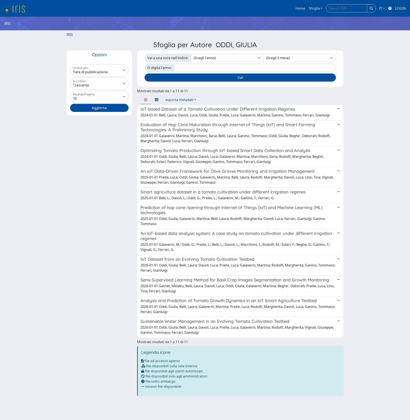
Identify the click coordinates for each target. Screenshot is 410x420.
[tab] (146, 99)
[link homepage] (15, 8)
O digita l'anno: (159, 67)
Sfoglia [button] (314, 8)
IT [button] (380, 8)
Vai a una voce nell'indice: (167, 58)
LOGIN (400, 8)
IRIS (70, 34)
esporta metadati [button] (179, 99)
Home (300, 8)
